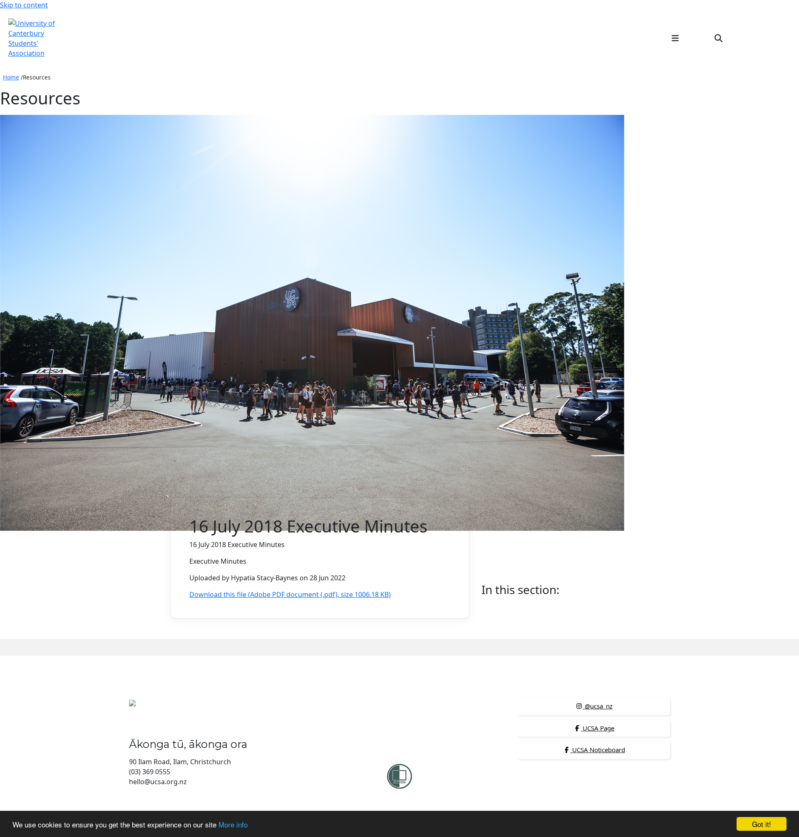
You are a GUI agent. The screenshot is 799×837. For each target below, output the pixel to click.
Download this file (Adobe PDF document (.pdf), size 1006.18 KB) (290, 594)
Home (11, 77)
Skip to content (24, 5)
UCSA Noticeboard (598, 749)
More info (233, 824)
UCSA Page (597, 728)
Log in (777, 38)
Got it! (761, 824)
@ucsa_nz (598, 706)
